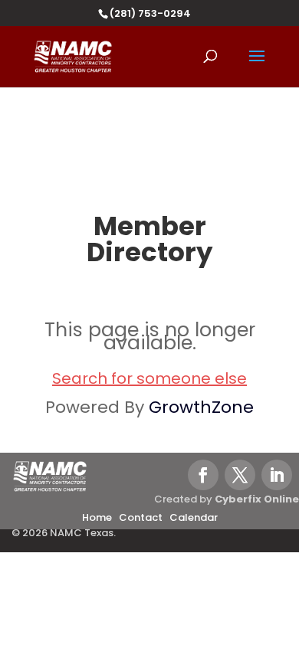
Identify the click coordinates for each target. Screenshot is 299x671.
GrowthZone (201, 407)
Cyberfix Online (257, 499)
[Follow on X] (240, 475)
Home (97, 517)
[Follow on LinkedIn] (276, 475)
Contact (141, 517)
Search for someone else (149, 378)
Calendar (193, 517)
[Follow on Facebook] (203, 475)
